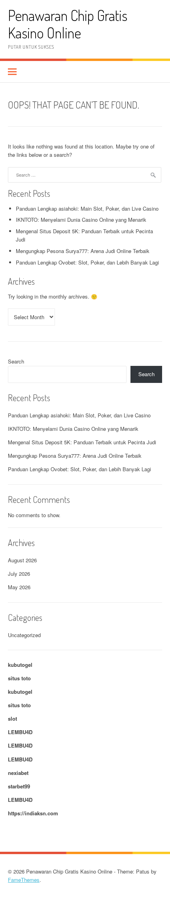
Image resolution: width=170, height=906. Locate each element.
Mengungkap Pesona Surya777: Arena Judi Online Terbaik (82, 251)
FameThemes (24, 879)
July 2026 (19, 573)
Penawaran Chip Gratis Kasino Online (67, 24)
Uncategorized (24, 635)
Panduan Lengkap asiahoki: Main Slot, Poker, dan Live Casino (87, 208)
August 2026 (22, 560)
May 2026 (19, 587)
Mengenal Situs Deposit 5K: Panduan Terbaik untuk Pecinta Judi (82, 442)
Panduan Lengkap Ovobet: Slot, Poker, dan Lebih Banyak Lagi (87, 262)
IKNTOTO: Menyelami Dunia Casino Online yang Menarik (81, 219)
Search (16, 361)
